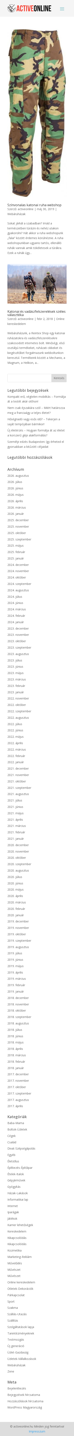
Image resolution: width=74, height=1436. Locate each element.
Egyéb (11, 1155)
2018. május (15, 1042)
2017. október (16, 1087)
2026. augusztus (18, 476)
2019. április (15, 972)
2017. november (18, 1081)
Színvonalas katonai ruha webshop (34, 205)
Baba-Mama (15, 1123)
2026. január (15, 514)
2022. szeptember (19, 711)
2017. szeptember (19, 1093)
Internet (12, 1206)
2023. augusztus (18, 654)
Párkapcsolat (16, 1295)
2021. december (18, 768)
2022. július (14, 724)
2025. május (15, 545)
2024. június (15, 603)
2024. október (16, 577)
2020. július (14, 877)
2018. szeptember (19, 1017)
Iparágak (13, 1212)
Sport (11, 1301)
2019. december (18, 921)
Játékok (12, 1218)
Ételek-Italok (15, 1174)
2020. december (18, 845)
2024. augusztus (18, 590)
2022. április (15, 743)
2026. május (15, 495)
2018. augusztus (18, 1023)
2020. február (16, 909)
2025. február (16, 552)
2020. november (18, 851)
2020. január (15, 915)
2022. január (15, 762)
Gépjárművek (16, 1180)
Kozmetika (14, 1250)
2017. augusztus (18, 1100)
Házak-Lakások (17, 1193)
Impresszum (37, 1431)
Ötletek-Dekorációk (20, 1289)
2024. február (16, 616)
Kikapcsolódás (17, 1238)
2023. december (18, 628)
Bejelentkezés (16, 1388)
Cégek (11, 1136)
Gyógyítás (14, 1187)
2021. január (15, 839)
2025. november (18, 526)
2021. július (14, 800)
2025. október (16, 533)
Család (11, 1142)
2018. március (16, 1055)
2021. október (16, 781)
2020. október (16, 858)
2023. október (16, 641)
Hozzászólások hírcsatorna (25, 1401)
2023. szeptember (19, 647)
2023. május (15, 673)
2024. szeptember (19, 584)
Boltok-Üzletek (17, 1129)
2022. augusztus (18, 718)
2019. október (16, 934)
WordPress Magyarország (24, 1407)
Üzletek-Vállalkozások (21, 1359)
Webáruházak (16, 214)
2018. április (15, 1049)
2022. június (15, 730)
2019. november (18, 928)
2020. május (15, 889)
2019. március (16, 979)
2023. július (14, 660)
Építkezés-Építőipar (19, 1168)
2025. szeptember (19, 539)
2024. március (16, 609)
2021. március (16, 826)
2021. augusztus (18, 794)
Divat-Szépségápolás (21, 1148)
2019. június (15, 960)
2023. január (15, 692)
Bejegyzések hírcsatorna (23, 1395)
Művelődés (14, 1263)
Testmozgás (15, 1339)
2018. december (18, 998)
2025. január (15, 558)
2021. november (18, 775)
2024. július (14, 597)
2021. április (15, 820)
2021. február (16, 832)
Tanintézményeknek (20, 1333)
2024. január (15, 622)
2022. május (15, 737)
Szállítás (12, 1320)
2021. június (15, 807)
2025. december (18, 520)
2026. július (14, 482)
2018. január (15, 1068)
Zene (10, 1371)
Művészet (14, 1270)
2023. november (18, 635)
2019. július (14, 953)
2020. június (15, 883)
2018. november (18, 1004)
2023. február (16, 686)
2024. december (18, 565)
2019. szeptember (19, 941)
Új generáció (15, 1346)
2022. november (18, 698)
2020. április (15, 896)
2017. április (15, 1106)
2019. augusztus (18, 947)
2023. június (15, 666)
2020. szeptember (19, 864)
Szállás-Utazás (17, 1314)
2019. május (15, 966)
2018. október (16, 1010)
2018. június (15, 1036)
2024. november (18, 571)
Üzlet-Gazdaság (17, 1352)
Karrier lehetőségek (20, 1225)
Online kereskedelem (21, 1282)
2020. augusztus (18, 870)
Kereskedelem (16, 1231)
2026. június (15, 488)
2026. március (16, 507)
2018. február (16, 1062)
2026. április (15, 501)
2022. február (16, 756)
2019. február (16, 985)
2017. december (18, 1074)
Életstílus (13, 1161)
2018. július (14, 1030)
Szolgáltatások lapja (20, 1327)
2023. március (16, 679)
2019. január (15, 991)
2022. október (16, 705)
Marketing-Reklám (19, 1257)
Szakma (12, 1308)
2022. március (16, 749)
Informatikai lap (17, 1199)
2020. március (16, 902)
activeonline (26, 209)
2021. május (15, 813)
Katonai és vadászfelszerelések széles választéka (36, 313)
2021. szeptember (19, 788)
